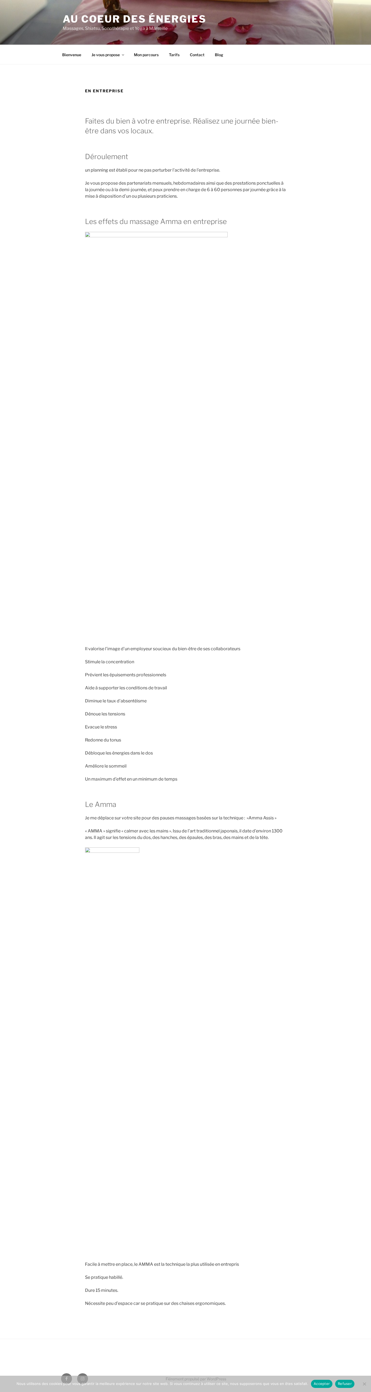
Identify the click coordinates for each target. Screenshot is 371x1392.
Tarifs (174, 54)
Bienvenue (71, 54)
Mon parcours (146, 54)
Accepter (322, 1383)
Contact (197, 54)
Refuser (345, 1383)
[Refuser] (364, 1384)
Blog (219, 54)
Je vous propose (106, 54)
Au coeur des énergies (134, 19)
